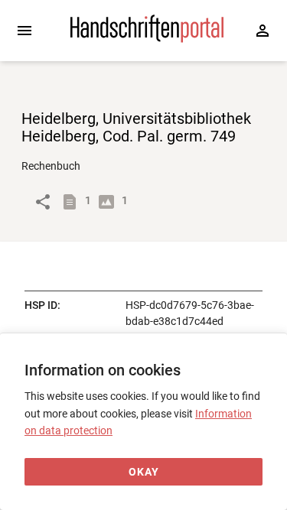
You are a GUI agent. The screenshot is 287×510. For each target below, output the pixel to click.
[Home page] (146, 39)
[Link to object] (42, 202)
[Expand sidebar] (24, 30)
